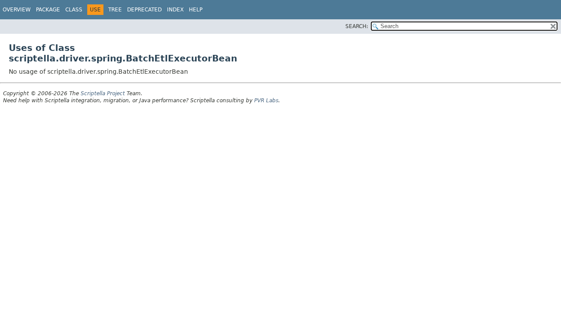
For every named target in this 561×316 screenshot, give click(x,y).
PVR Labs (266, 100)
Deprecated (144, 10)
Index (175, 10)
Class (73, 10)
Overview (17, 10)
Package (48, 10)
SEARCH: (356, 26)
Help (195, 10)
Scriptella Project (103, 93)
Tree (115, 10)
